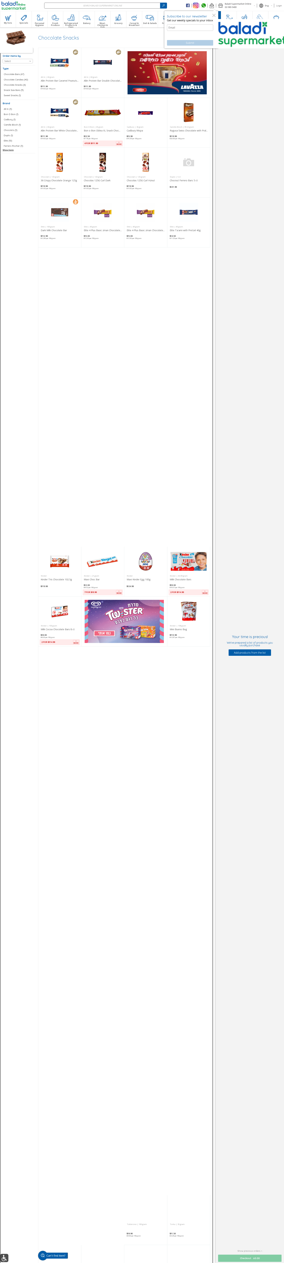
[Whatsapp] (203, 5)
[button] (212, 5)
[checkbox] (18, 74)
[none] (59, 73)
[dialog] (191, 29)
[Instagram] (196, 5)
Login (279, 5)
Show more (8, 150)
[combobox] (105, 5)
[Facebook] (188, 5)
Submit (190, 42)
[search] (163, 5)
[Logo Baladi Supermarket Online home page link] (13, 5)
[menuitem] (8, 19)
